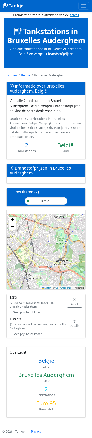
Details (75, 304)
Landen (11, 75)
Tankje (15, 6)
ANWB (74, 15)
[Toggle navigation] (83, 6)
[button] (12, 220)
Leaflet (47, 287)
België (25, 75)
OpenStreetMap (63, 287)
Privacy (36, 431)
